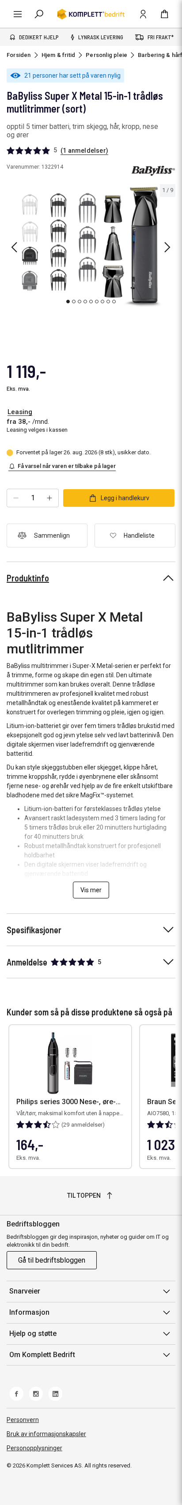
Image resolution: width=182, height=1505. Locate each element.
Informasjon (29, 1312)
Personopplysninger (34, 1448)
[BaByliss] (153, 171)
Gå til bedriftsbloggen (51, 1260)
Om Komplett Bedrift (42, 1354)
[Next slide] (167, 247)
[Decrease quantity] (16, 498)
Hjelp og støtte (33, 1333)
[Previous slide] (14, 247)
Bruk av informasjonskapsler (46, 1433)
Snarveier (24, 1291)
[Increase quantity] (49, 498)
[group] (91, 246)
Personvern (23, 1419)
